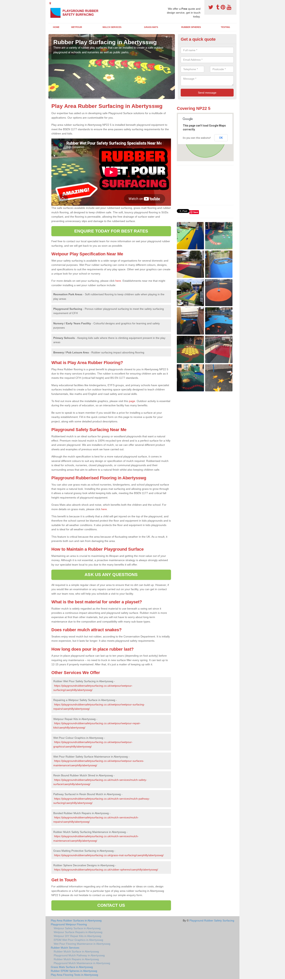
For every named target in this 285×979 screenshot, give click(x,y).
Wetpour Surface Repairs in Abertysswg (78, 932)
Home (56, 27)
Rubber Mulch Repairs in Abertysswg (76, 959)
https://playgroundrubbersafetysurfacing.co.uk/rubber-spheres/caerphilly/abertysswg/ (106, 869)
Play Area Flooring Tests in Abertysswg (74, 974)
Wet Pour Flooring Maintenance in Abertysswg (82, 943)
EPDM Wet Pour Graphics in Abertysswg (78, 939)
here (118, 280)
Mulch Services (112, 27)
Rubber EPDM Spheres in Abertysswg (74, 970)
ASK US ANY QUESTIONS (111, 574)
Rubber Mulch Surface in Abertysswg (76, 951)
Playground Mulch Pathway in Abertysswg (79, 955)
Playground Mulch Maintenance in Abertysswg (82, 963)
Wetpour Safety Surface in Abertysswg (77, 928)
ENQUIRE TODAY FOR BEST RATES (111, 231)
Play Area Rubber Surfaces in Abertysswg (76, 920)
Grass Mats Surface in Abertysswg (72, 967)
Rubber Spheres (191, 27)
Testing (225, 27)
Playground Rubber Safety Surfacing (211, 920)
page (132, 401)
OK (221, 137)
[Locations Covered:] (50, 3)
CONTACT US (111, 905)
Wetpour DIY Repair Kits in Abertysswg (77, 936)
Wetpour (76, 27)
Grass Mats (151, 27)
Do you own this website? (197, 138)
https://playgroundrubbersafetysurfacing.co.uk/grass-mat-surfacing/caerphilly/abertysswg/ (109, 855)
